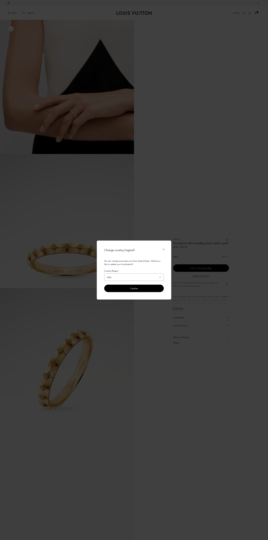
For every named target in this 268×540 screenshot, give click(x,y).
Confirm (134, 288)
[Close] (163, 249)
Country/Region (111, 270)
